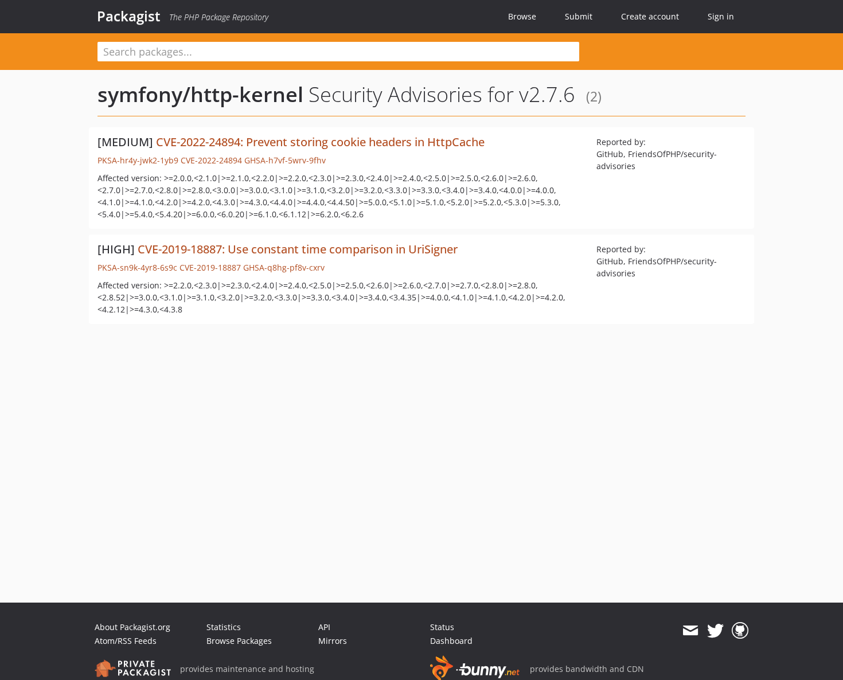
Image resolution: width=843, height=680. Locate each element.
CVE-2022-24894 (211, 160)
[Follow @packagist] (715, 630)
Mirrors (332, 640)
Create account (650, 16)
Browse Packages (239, 640)
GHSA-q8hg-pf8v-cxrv (284, 267)
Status (442, 627)
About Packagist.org (132, 627)
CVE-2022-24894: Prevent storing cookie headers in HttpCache (320, 142)
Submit (578, 16)
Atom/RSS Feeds (126, 640)
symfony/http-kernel (200, 94)
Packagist (129, 16)
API (324, 627)
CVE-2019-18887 (210, 267)
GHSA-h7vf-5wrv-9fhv (285, 160)
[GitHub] (740, 630)
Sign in (721, 16)
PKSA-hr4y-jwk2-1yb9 (137, 160)
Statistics (223, 627)
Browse (522, 16)
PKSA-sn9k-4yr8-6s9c (137, 267)
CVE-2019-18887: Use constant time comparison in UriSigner (298, 249)
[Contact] (690, 630)
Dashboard (451, 640)
